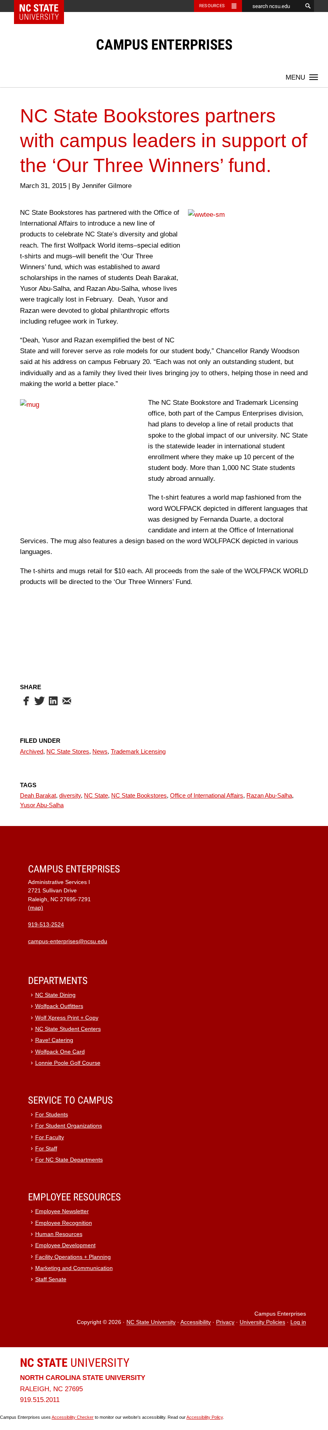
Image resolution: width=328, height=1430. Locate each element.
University (75, 1363)
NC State (96, 795)
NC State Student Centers (68, 1029)
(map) (35, 908)
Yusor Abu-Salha (42, 805)
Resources (212, 5)
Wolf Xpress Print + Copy (66, 1018)
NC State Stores (67, 751)
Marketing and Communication (74, 1268)
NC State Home (44, 6)
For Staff (46, 1149)
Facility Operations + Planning (73, 1257)
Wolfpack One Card (60, 1052)
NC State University (151, 1323)
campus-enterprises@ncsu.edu (67, 941)
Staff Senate (50, 1279)
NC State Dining (55, 995)
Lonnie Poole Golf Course (67, 1063)
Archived (31, 751)
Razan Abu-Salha (269, 795)
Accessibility (195, 1323)
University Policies (262, 1323)
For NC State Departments (69, 1160)
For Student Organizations (68, 1126)
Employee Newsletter (62, 1211)
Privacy (225, 1323)
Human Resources (58, 1234)
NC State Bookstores (139, 795)
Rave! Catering (54, 1040)
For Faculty (49, 1137)
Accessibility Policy (204, 1417)
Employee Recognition (63, 1223)
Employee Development (65, 1245)
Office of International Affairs (206, 795)
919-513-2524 (46, 925)
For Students (51, 1115)
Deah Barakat (38, 795)
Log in (298, 1323)
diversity (70, 795)
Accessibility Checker (73, 1417)
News (100, 751)
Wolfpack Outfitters (59, 1006)
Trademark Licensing (138, 751)
